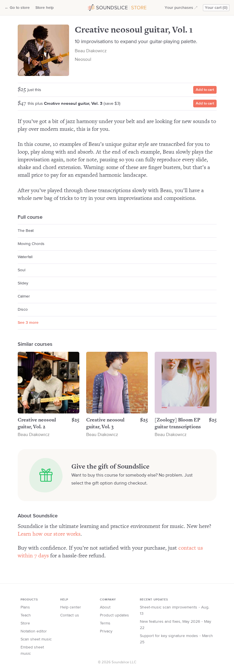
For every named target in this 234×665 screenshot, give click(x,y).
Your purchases (179, 8)
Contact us (69, 615)
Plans (25, 607)
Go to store (17, 8)
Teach (26, 615)
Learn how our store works (49, 534)
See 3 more (28, 323)
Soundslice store (100, 7)
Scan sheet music (36, 639)
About (105, 607)
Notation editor (34, 631)
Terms (105, 623)
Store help (44, 8)
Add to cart (205, 90)
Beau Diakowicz (91, 51)
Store (25, 623)
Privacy (106, 631)
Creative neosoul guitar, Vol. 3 (73, 103)
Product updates (114, 615)
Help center (70, 607)
